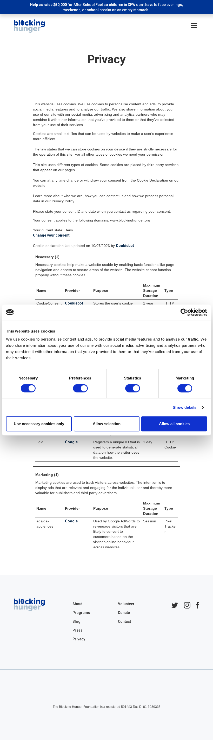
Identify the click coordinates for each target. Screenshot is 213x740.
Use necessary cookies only (39, 423)
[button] (194, 26)
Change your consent (51, 235)
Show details (184, 407)
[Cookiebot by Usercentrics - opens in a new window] (184, 312)
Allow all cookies (174, 423)
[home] (29, 26)
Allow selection (107, 423)
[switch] (80, 388)
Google (71, 442)
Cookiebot (125, 246)
